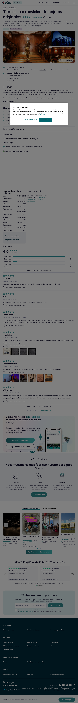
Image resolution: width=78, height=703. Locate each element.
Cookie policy (41, 114)
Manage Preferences (31, 119)
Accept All (45, 120)
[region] (39, 114)
